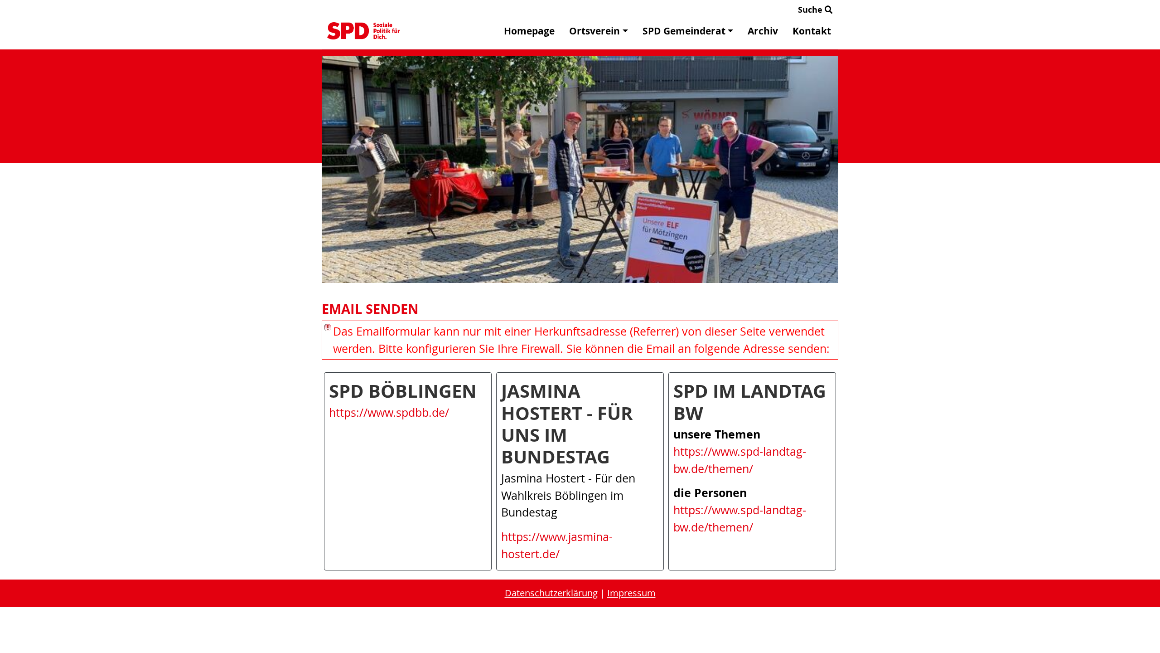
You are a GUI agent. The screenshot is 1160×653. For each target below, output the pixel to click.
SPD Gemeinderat (684, 31)
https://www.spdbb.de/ (389, 412)
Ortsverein (594, 31)
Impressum (631, 593)
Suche (811, 9)
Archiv (763, 31)
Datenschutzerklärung (551, 593)
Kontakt (812, 31)
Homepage (529, 31)
